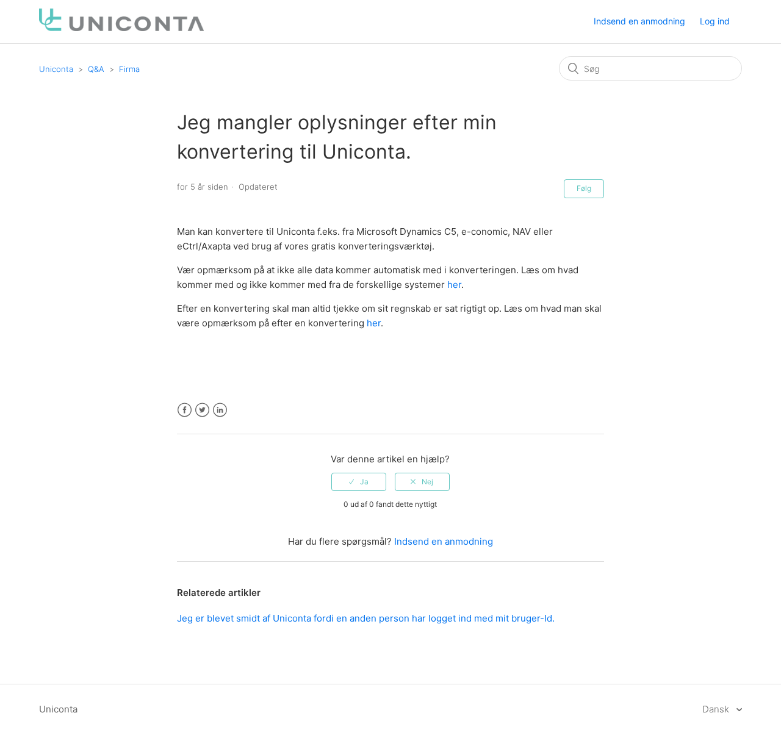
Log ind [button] (715, 21)
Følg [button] (584, 188)
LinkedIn (220, 410)
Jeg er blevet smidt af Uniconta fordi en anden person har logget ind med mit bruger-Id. (366, 618)
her (454, 284)
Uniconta (56, 69)
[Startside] (121, 28)
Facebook (184, 410)
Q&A (96, 69)
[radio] (358, 482)
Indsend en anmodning (639, 21)
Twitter (202, 410)
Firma (129, 69)
